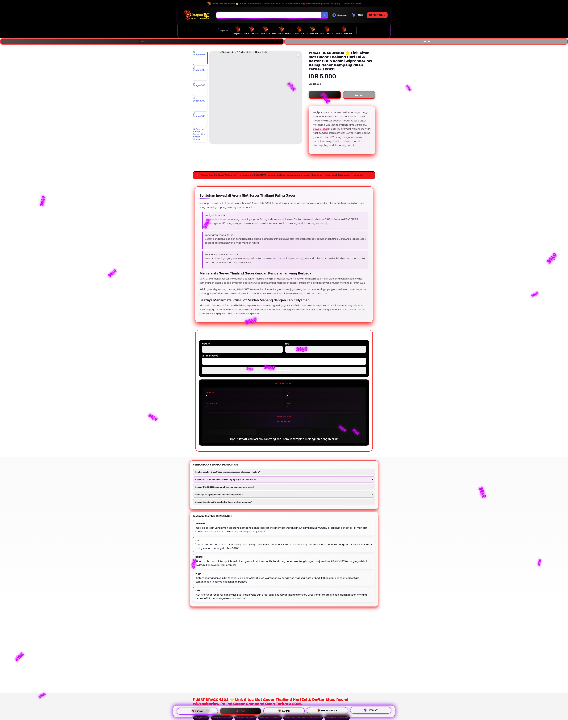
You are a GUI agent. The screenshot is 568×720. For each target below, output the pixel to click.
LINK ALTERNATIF (329, 710)
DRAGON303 (320, 129)
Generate (284, 370)
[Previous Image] (212, 97)
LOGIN (142, 41)
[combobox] (269, 15)
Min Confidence (210, 356)
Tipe (287, 344)
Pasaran (206, 344)
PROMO (199, 710)
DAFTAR (426, 41)
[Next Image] (299, 97)
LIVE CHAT (372, 710)
